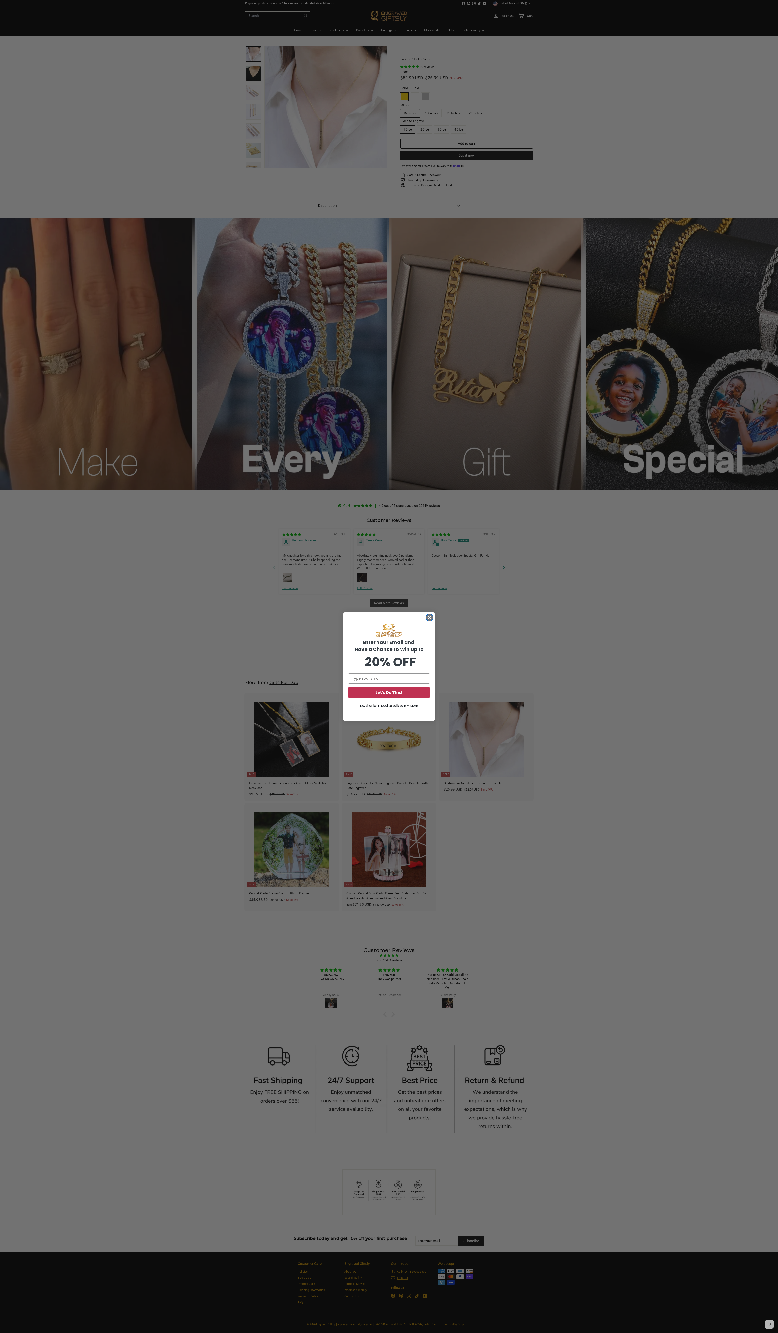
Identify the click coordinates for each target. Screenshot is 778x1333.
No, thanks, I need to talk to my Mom (389, 705)
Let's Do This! (389, 692)
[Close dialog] (429, 617)
